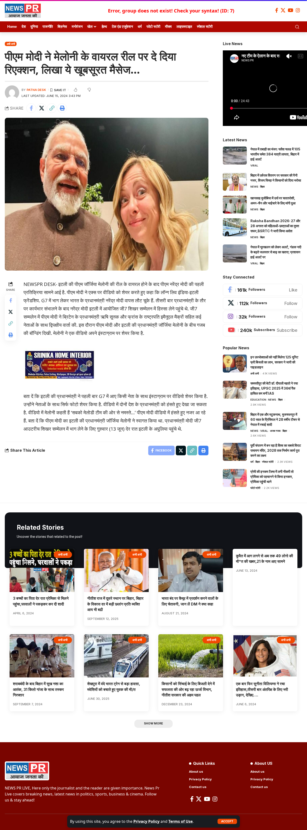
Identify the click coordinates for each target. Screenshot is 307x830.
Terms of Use (180, 821)
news (254, 186)
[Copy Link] (52, 108)
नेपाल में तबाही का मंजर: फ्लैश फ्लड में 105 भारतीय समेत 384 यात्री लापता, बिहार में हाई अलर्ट (275, 154)
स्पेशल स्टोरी (267, 461)
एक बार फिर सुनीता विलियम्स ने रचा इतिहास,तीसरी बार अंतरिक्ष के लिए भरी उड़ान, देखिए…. (262, 689)
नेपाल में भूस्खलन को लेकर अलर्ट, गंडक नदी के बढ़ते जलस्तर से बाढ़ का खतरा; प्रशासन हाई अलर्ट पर (275, 252)
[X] (283, 10)
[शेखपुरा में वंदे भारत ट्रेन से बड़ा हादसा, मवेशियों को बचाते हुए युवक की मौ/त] (116, 656)
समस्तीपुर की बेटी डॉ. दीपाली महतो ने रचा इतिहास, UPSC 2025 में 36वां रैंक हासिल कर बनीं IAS (274, 388)
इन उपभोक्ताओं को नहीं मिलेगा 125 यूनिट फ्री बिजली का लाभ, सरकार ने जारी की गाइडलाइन (274, 362)
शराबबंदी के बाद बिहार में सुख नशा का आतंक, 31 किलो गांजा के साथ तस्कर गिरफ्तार (38, 689)
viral (254, 165)
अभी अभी (11, 44)
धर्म (252, 461)
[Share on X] (41, 108)
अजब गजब (275, 431)
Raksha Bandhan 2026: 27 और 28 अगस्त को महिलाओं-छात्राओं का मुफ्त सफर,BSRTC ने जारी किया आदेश (275, 226)
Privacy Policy (146, 821)
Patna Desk (36, 90)
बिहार (262, 186)
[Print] (62, 108)
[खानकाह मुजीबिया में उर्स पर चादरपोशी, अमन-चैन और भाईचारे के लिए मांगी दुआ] (235, 204)
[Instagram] (298, 10)
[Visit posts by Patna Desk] (12, 92)
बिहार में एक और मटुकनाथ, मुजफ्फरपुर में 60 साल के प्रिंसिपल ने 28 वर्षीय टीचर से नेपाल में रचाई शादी (275, 419)
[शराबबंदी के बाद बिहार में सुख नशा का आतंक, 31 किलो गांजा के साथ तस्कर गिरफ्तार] (42, 656)
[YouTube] (291, 10)
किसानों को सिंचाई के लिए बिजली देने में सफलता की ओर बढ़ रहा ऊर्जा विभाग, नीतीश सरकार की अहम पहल (188, 689)
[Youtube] (262, 330)
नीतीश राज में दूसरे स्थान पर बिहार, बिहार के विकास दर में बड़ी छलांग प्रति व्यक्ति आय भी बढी (115, 604)
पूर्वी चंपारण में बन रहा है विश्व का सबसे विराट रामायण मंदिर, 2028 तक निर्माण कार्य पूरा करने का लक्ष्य (275, 450)
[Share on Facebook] (31, 108)
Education (258, 399)
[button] (227, 821)
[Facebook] (276, 10)
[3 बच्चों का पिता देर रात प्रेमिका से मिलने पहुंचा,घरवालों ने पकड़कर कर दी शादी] (42, 570)
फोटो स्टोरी (255, 488)
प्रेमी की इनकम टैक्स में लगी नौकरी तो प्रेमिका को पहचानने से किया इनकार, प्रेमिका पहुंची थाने (272, 476)
